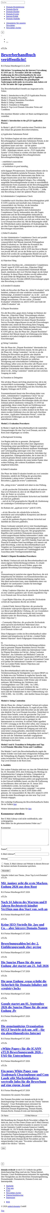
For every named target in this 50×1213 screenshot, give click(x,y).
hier (14, 804)
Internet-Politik (12, 16)
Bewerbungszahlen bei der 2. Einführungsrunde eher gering (21, 945)
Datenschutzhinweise (14, 1195)
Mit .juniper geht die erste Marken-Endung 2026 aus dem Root (24, 884)
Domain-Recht (12, 9)
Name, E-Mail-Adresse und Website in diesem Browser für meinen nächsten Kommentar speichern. (25, 865)
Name (4, 849)
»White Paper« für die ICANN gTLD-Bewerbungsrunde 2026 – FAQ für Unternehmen (22, 1052)
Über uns (10, 1188)
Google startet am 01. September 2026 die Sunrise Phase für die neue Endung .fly (24, 1007)
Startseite (9, 1186)
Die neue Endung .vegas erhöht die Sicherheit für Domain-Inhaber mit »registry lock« (24, 985)
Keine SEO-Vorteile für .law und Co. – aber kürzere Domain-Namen (24, 926)
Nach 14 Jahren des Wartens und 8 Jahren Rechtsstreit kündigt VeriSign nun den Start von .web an (24, 905)
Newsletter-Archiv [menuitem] (13, 28)
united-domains (14, 1206)
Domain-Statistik (13, 19)
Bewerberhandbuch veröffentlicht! (18, 57)
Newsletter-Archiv (13, 1193)
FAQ (8, 1190)
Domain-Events (12, 14)
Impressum (10, 1197)
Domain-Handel (12, 12)
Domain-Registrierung (15, 7)
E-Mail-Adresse (8, 854)
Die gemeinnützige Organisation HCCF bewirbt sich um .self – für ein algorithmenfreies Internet (23, 1029)
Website (4, 859)
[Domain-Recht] (1, 35)
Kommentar (6, 828)
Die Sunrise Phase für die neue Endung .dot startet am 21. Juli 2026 (25, 964)
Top (2, 1211)
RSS (8, 1202)
